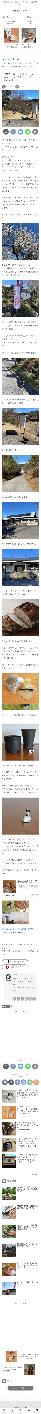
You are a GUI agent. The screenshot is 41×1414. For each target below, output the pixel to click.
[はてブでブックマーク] (20, 132)
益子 (15, 1006)
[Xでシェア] (6, 132)
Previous (2, 39)
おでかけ (7, 1006)
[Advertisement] (20, 1033)
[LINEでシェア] (28, 132)
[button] (35, 132)
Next (39, 39)
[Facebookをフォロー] (22, 999)
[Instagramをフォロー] (26, 999)
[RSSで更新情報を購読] (34, 999)
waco (15, 974)
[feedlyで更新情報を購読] (30, 999)
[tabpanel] (12, 38)
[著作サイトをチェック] (14, 999)
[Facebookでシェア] (13, 132)
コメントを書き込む (20, 1388)
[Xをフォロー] (18, 999)
